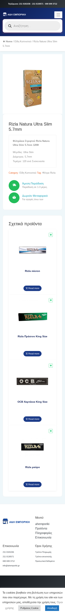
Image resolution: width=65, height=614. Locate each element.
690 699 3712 (9, 561)
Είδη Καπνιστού (22, 41)
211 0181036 (8, 552)
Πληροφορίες (43, 533)
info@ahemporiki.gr (11, 566)
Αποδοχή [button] (52, 608)
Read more (33, 288)
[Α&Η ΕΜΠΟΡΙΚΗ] (15, 14)
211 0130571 (8, 556)
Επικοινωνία (43, 537)
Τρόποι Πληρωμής (43, 552)
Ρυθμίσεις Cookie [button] (29, 608)
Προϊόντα (41, 528)
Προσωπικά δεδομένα (45, 561)
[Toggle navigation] (58, 14)
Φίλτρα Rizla (48, 172)
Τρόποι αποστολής (43, 556)
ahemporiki (42, 523)
